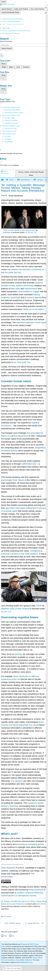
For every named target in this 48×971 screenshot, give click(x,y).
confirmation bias (28, 464)
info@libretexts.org (25, 962)
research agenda (34, 297)
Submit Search (6, 48)
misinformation (31, 289)
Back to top (5, 916)
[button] (7, 139)
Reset (3, 64)
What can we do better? (33, 309)
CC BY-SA (42, 904)
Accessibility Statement (24, 960)
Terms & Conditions (8, 960)
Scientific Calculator (11, 123)
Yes (5, 936)
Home (11, 180)
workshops (15, 297)
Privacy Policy (37, 958)
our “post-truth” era (22, 362)
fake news (15, 289)
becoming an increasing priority (30, 844)
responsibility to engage (28, 291)
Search (4, 968)
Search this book (6, 41)
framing (18, 654)
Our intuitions (17, 781)
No (13, 936)
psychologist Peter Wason (12, 480)
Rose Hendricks (8, 868)
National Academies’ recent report (31, 322)
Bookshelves (25, 180)
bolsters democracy (24, 285)
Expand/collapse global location (45, 179)
